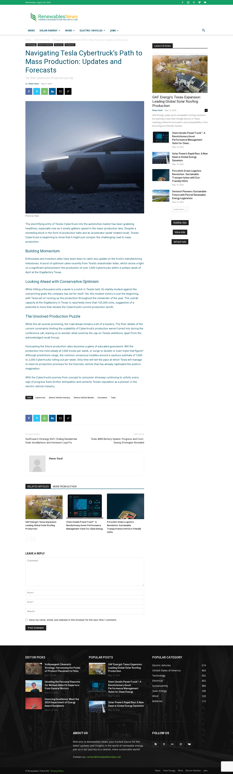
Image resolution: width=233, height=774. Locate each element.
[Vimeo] (199, 2)
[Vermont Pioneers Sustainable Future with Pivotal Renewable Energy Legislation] (160, 196)
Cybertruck (40, 397)
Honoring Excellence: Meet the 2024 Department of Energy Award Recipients (62, 702)
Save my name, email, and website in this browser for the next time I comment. (73, 619)
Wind (68, 30)
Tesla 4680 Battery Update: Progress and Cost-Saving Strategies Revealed (117, 440)
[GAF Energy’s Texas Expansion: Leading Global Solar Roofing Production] (44, 506)
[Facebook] (182, 2)
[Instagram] (188, 2)
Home (28, 39)
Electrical (59, 44)
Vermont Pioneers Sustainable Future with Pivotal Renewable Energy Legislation (189, 195)
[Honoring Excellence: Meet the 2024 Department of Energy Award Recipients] (33, 703)
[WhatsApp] (44, 91)
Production (69, 44)
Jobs (113, 30)
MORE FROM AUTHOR (65, 486)
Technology (31, 44)
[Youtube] (205, 2)
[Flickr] (172, 744)
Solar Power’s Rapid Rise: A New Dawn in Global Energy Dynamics (190, 157)
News (31, 30)
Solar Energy (48, 30)
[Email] (60, 91)
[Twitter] (193, 2)
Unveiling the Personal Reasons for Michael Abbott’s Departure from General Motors (62, 685)
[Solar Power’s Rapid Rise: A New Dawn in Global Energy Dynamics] (160, 158)
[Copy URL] (68, 91)
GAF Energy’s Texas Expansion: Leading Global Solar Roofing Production (41, 525)
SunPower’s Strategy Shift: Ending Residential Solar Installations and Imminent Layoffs (51, 440)
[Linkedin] (52, 91)
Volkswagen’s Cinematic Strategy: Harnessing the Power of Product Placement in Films (63, 667)
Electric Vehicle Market (84, 397)
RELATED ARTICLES (38, 486)
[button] (203, 30)
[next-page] (33, 539)
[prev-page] (27, 539)
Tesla (58, 224)
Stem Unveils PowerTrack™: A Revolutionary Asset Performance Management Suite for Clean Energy (84, 525)
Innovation (102, 397)
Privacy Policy (57, 770)
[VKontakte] (189, 744)
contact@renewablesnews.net (103, 756)
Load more (179, 209)
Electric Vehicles (91, 30)
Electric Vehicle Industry (59, 397)
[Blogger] (155, 744)
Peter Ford (33, 83)
